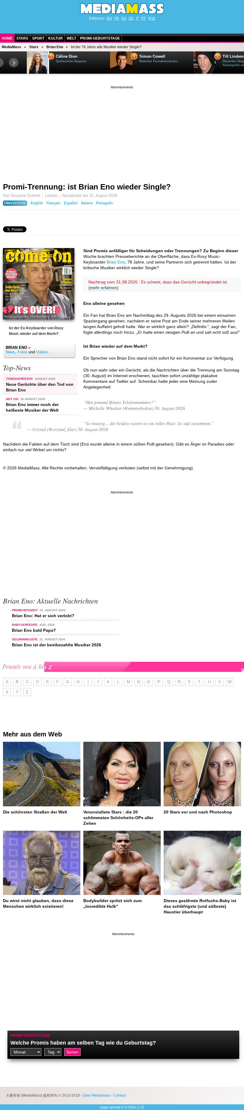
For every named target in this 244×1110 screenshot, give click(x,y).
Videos (42, 352)
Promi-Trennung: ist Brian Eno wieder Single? (87, 186)
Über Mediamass (96, 1095)
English (37, 203)
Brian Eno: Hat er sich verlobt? (43, 615)
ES (123, 18)
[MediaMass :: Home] (122, 8)
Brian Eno (54, 47)
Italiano (87, 203)
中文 (151, 18)
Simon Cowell (152, 56)
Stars (22, 38)
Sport (38, 38)
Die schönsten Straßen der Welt (35, 812)
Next (13, 63)
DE (131, 18)
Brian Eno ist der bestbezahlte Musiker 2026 (56, 644)
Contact (119, 1095)
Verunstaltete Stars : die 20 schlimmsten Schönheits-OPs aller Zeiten (118, 818)
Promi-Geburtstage (100, 38)
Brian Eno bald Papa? (34, 630)
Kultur (55, 38)
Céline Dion (66, 56)
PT (143, 18)
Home (7, 38)
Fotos (22, 352)
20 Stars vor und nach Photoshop (198, 812)
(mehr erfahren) (103, 287)
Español (70, 203)
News (10, 352)
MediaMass (11, 47)
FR (116, 18)
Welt (71, 38)
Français (53, 203)
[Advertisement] (122, 131)
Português (104, 203)
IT (137, 18)
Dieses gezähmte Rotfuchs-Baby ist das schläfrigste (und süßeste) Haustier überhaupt (200, 906)
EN (109, 18)
